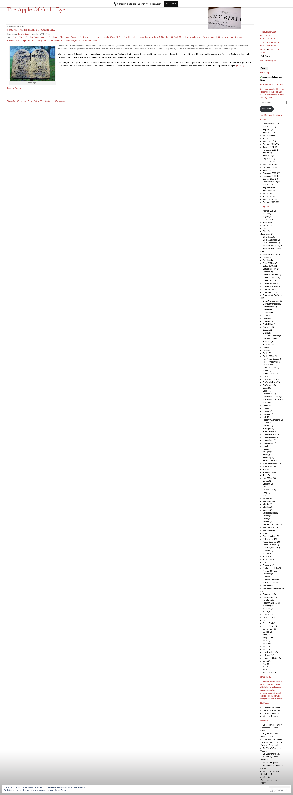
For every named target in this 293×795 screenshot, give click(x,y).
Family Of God (269, 356)
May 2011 (267, 135)
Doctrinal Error (269, 339)
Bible (15, 37)
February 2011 (269, 144)
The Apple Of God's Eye (36, 9)
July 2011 (267, 130)
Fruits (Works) (268, 365)
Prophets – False (270, 580)
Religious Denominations (273, 588)
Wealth (266, 667)
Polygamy (267, 559)
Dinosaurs (267, 333)
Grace (265, 402)
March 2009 (268, 199)
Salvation (267, 609)
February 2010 (269, 167)
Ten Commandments (53, 40)
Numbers (266, 533)
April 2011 (267, 138)
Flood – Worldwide (270, 362)
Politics (266, 556)
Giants (265, 371)
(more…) (240, 66)
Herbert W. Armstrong (271, 710)
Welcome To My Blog (271, 716)
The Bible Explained (271, 763)
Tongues (266, 638)
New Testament (210, 37)
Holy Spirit (267, 429)
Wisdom (266, 670)
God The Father (130, 37)
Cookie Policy (60, 790)
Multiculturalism (269, 513)
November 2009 (269, 176)
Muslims (266, 522)
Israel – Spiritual (269, 466)
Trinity (265, 643)
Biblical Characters (271, 246)
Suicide (266, 632)
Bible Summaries (270, 243)
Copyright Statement (271, 707)
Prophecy (267, 574)
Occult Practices (269, 536)
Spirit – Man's (268, 626)
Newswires (267, 530)
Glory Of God (116, 37)
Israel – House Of (270, 463)
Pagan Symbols (269, 548)
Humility (266, 446)
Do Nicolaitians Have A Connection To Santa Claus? (271, 728)
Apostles (266, 220)
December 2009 (269, 173)
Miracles (266, 507)
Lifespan (266, 484)
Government (268, 394)
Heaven (266, 411)
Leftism (266, 481)
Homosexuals (268, 431)
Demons (266, 330)
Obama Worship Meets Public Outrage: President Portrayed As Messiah (271, 742)
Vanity (265, 661)
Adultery (266, 214)
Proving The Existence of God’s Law (31, 29)
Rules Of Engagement (272, 713)
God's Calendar (269, 379)
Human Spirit (268, 440)
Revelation (267, 600)
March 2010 (268, 164)
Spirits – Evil (268, 629)
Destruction (85, 37)
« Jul (262, 56)
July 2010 (267, 153)
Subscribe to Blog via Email (271, 84)
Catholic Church (269, 269)
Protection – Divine (271, 582)
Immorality (267, 458)
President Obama (270, 571)
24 (267, 49)
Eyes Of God (268, 347)
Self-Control (268, 617)
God (264, 376)
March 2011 (268, 141)
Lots (264, 487)
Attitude (266, 222)
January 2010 (268, 170)
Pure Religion (236, 37)
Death (265, 318)
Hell (264, 417)
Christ (21, 37)
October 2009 (268, 179)
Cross (265, 315)
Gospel (266, 388)
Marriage (266, 495)
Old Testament (269, 539)
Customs (74, 37)
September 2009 (270, 182)
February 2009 (269, 202)
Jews (265, 475)
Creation (266, 313)
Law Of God (23, 34)
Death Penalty (269, 321)
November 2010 (269, 150)
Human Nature (269, 437)
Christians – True (270, 286)
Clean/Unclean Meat (271, 301)
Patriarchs (267, 553)
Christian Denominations (36, 37)
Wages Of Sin (77, 40)
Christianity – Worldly (271, 283)
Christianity (53, 37)
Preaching (267, 565)
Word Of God (91, 40)
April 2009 (267, 196)
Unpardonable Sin (270, 658)
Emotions (267, 342)
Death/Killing (268, 324)
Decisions (267, 327)
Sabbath (266, 606)
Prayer (265, 562)
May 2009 (267, 193)
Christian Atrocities (270, 275)
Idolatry (266, 455)
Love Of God (172, 37)
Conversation (268, 307)
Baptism (266, 225)
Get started (171, 4)
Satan (265, 612)
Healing (266, 408)
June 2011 (267, 132)
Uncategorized (269, 652)
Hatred (265, 405)
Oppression (223, 37)
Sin (32, 40)
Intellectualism (269, 460)
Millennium (267, 501)
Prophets (266, 577)
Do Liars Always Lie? (271, 754)
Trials (265, 641)
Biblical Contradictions (272, 249)
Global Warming (269, 373)
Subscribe (266, 109)
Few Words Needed (271, 359)
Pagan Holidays (269, 545)
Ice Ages (266, 452)
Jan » (267, 56)
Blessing (266, 260)
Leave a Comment (15, 88)
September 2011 (270, 124)
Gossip (266, 391)
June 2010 (267, 156)
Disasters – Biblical (271, 336)
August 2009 (268, 185)
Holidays (266, 426)
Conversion (267, 310)
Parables (266, 551)
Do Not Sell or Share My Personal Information (46, 101)
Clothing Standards (271, 304)
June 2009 (267, 190)
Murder (266, 516)
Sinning (39, 40)
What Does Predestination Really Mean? (269, 780)
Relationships (13, 40)
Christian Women (270, 278)
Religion (266, 585)
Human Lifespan (270, 434)
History (266, 423)
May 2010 (267, 159)
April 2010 (267, 161)
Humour (266, 449)
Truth (265, 646)
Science (266, 614)
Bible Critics (268, 237)
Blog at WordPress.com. (17, 101)
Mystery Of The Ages (271, 524)
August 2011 (268, 127)
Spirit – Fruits (268, 623)
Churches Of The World (272, 295)
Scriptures (25, 40)
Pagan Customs (269, 542)
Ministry (266, 504)
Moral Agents (195, 37)
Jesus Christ (268, 472)
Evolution (267, 344)
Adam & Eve (268, 211)
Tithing (265, 635)
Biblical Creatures (270, 254)
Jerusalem (267, 469)
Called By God (269, 266)
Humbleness (268, 443)
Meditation (183, 37)
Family (106, 37)
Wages (67, 40)
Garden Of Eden (269, 368)
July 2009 (267, 188)
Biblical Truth (268, 257)
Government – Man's (271, 400)
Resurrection (268, 597)
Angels (266, 217)
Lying (265, 493)
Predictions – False (271, 568)
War (264, 664)
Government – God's (271, 397)
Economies (96, 37)
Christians (64, 37)
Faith (265, 350)
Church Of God (269, 292)
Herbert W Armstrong (271, 420)
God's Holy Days (270, 382)
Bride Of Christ (269, 263)
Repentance (268, 594)
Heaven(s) (267, 414)
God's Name (268, 385)
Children (266, 272)
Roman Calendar (270, 603)
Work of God (268, 673)
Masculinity (267, 498)
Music (265, 519)
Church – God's (269, 289)
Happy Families (146, 37)
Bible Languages (270, 240)
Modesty (266, 510)
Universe (266, 655)
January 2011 (268, 147)
